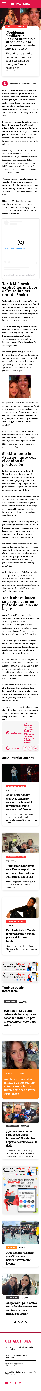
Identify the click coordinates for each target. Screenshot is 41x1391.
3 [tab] (22, 1322)
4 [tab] (26, 1322)
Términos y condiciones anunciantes (15, 1364)
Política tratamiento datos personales (16, 1356)
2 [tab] (19, 1322)
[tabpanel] (20, 1157)
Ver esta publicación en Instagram (17, 248)
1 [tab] (15, 1322)
